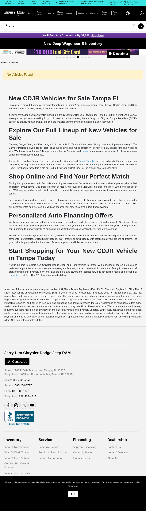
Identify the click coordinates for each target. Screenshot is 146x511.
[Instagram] (16, 405)
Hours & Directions (118, 452)
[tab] (57, 57)
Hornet (85, 151)
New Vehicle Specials (17, 472)
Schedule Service (49, 446)
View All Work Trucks (16, 452)
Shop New (97, 35)
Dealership (117, 440)
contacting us (15, 275)
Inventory (12, 440)
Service (45, 440)
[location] (56, 2)
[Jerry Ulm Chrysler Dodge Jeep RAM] (14, 13)
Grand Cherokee (87, 161)
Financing (82, 440)
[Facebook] (8, 405)
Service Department (51, 457)
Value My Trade (82, 452)
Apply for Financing (84, 446)
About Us (112, 457)
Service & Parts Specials (53, 452)
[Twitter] (24, 405)
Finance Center (82, 457)
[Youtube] (32, 405)
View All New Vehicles (17, 446)
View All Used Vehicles (17, 457)
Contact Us (19, 361)
